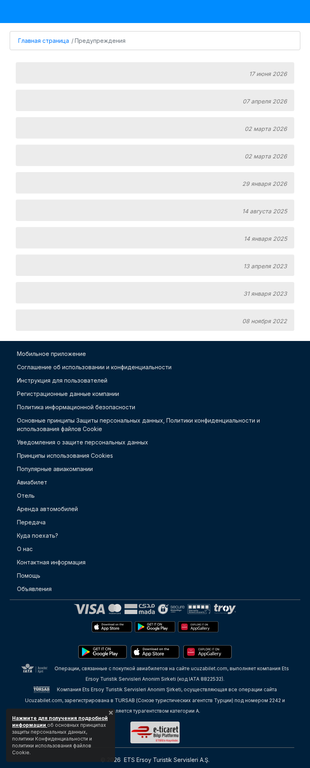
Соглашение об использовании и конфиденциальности (94, 367)
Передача (31, 522)
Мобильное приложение (51, 353)
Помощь (28, 575)
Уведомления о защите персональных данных (82, 442)
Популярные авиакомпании (55, 468)
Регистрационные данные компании (68, 393)
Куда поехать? (37, 535)
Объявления (34, 588)
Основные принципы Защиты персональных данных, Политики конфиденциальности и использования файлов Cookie (138, 424)
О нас (25, 548)
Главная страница (43, 40)
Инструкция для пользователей (62, 380)
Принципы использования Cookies (65, 455)
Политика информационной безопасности (76, 407)
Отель (26, 495)
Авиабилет (32, 482)
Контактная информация (51, 562)
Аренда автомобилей (47, 508)
